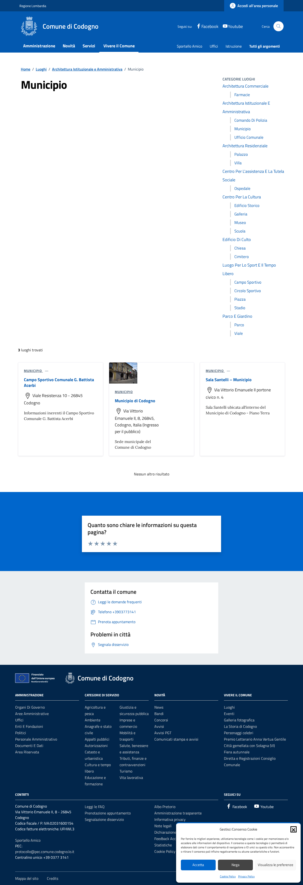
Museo (240, 222)
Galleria (240, 214)
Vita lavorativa (131, 777)
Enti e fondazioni (29, 726)
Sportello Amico (189, 46)
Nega (236, 864)
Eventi (229, 713)
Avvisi (159, 726)
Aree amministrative (32, 713)
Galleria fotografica (239, 720)
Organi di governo (30, 707)
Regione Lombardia (32, 5)
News (158, 707)
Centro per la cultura (242, 197)
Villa (238, 163)
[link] (254, 5)
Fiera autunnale (237, 752)
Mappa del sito (26, 878)
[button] (293, 829)
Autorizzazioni (96, 745)
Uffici (214, 46)
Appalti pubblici (97, 739)
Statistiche (163, 845)
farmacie (242, 95)
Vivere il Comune (119, 46)
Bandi (159, 713)
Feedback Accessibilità (172, 838)
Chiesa (240, 248)
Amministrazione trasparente (178, 813)
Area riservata (27, 752)
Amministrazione (39, 46)
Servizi (89, 46)
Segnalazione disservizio (104, 819)
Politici (20, 733)
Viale (238, 333)
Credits (52, 878)
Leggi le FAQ (95, 806)
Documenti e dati (29, 745)
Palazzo (241, 154)
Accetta (198, 864)
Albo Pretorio (164, 806)
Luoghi (229, 707)
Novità (69, 46)
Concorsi (161, 720)
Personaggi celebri (238, 733)
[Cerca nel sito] (278, 26)
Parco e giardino (237, 316)
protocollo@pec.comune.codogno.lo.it (44, 851)
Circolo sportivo (247, 291)
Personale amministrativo (36, 739)
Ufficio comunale (248, 137)
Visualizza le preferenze (275, 864)
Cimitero (241, 257)
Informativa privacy (170, 819)
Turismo (126, 771)
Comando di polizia (250, 120)
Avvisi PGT (162, 733)
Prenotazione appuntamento (108, 813)
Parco (239, 325)
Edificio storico (246, 205)
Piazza (240, 299)
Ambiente (92, 720)
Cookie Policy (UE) (168, 851)
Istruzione (234, 46)
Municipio (242, 129)
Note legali (163, 826)
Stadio (239, 308)
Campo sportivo (247, 282)
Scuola (239, 231)
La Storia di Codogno (240, 726)
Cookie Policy (228, 876)
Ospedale (242, 188)
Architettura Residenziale (245, 146)
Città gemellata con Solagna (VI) (249, 745)
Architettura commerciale (245, 86)
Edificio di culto (237, 239)
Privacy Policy (246, 876)
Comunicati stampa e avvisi (176, 739)
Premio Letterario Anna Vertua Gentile (255, 739)
